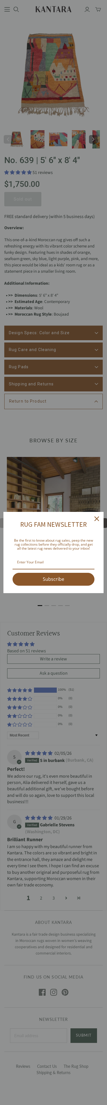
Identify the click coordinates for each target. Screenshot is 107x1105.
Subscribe (53, 579)
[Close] (97, 519)
